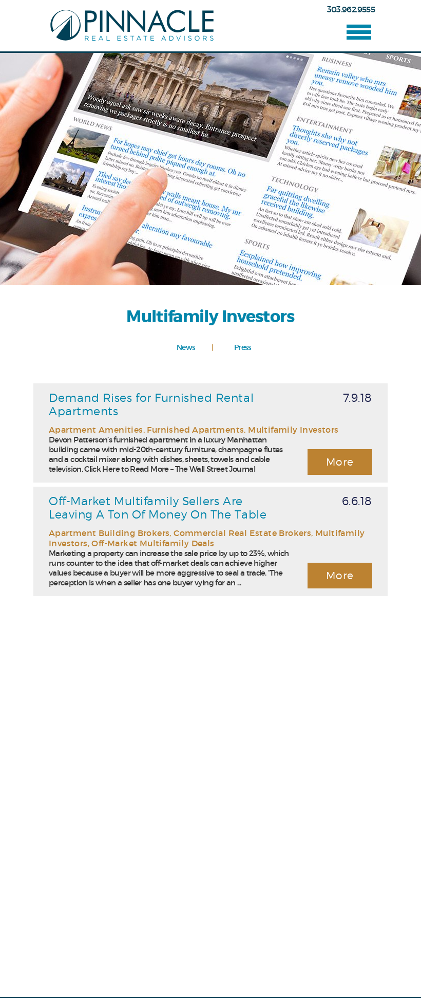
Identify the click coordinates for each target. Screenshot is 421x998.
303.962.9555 (351, 9)
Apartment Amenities (96, 429)
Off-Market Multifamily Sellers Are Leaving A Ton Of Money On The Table (157, 507)
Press (243, 347)
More (340, 462)
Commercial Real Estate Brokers (242, 533)
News (186, 347)
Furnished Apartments (195, 429)
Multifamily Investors (293, 429)
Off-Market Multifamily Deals (152, 543)
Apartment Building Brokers (109, 533)
